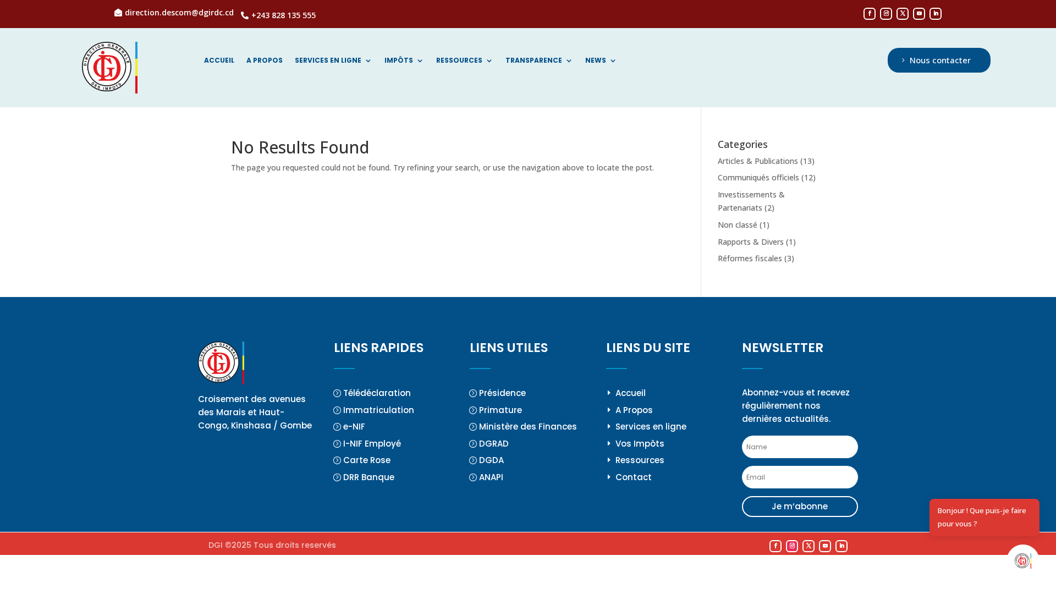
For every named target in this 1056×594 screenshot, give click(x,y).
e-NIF (354, 426)
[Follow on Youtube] (919, 14)
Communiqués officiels (758, 177)
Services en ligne (328, 61)
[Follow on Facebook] (870, 14)
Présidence (502, 393)
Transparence (533, 61)
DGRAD (494, 443)
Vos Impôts (639, 443)
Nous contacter (940, 59)
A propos (264, 61)
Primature (500, 410)
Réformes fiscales (750, 258)
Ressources (459, 61)
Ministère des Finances (528, 426)
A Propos (634, 410)
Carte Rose (367, 460)
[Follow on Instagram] (886, 14)
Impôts (398, 61)
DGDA (491, 460)
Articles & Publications (758, 161)
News (595, 61)
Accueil (219, 61)
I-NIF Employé (372, 443)
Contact (633, 477)
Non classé (737, 224)
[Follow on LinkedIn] (936, 14)
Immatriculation (378, 410)
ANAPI (491, 477)
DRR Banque (368, 477)
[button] (1023, 561)
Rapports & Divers (751, 242)
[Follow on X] (903, 14)
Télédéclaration (377, 393)
